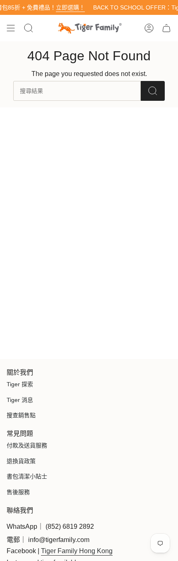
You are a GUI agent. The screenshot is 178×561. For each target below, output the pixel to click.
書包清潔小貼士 (27, 476)
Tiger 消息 (20, 400)
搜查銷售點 (21, 415)
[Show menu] (10, 28)
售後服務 (18, 492)
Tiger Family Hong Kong (77, 550)
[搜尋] (153, 91)
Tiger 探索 (20, 384)
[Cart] (166, 28)
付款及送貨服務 (27, 445)
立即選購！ (65, 7)
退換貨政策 (21, 461)
